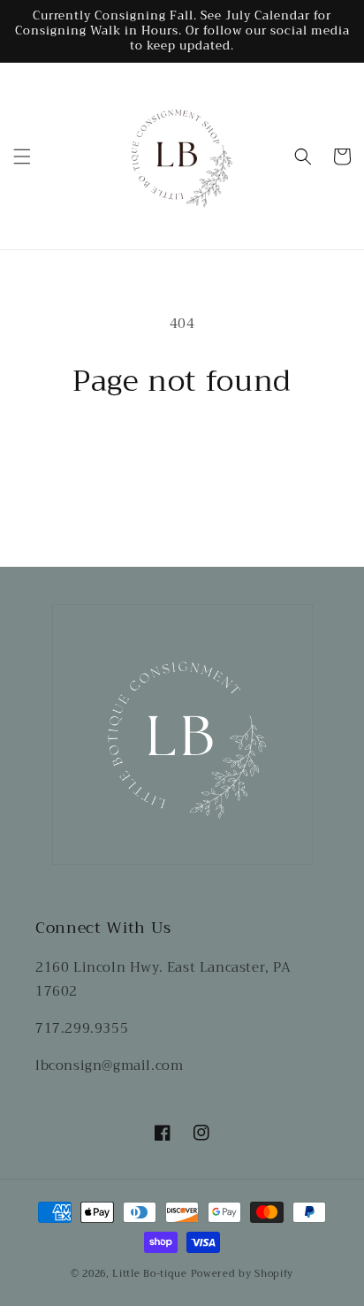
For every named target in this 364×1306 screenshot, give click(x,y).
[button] (22, 156)
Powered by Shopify (242, 1273)
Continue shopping (182, 447)
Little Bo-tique (149, 1273)
